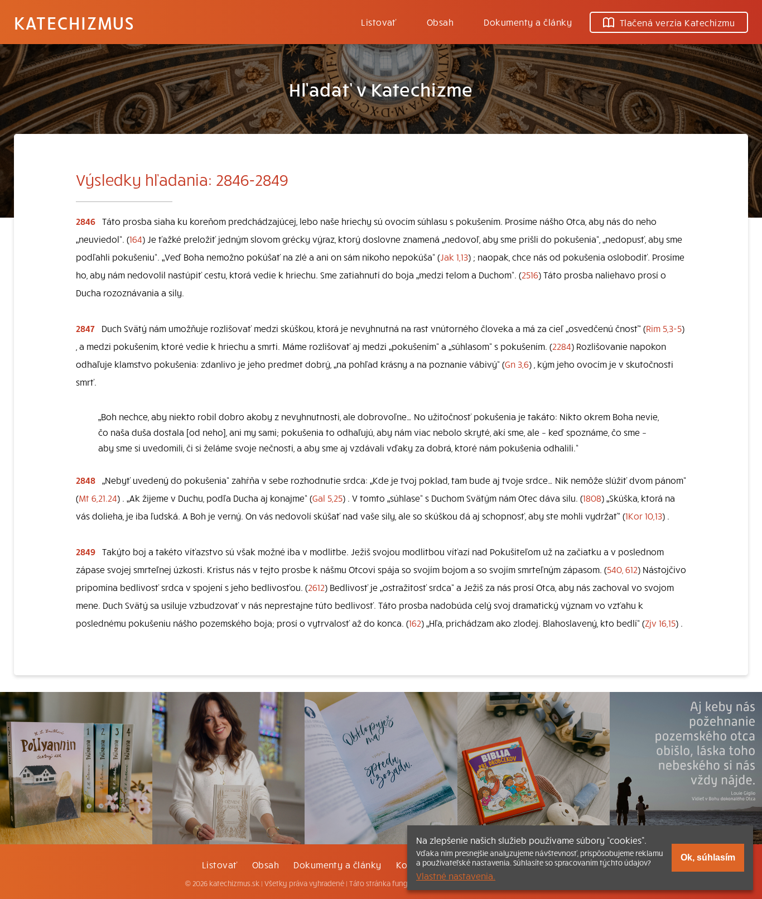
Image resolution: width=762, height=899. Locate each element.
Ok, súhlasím (708, 857)
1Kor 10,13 (643, 515)
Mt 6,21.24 (98, 497)
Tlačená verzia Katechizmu (677, 22)
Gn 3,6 (517, 363)
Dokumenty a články (528, 21)
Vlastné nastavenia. (455, 875)
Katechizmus (74, 22)
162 (415, 622)
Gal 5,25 (327, 497)
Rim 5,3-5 (664, 328)
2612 (316, 587)
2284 (561, 346)
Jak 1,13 (454, 256)
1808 (592, 497)
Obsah (440, 21)
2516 (530, 274)
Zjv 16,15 (660, 622)
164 (135, 238)
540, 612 (622, 569)
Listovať (379, 21)
